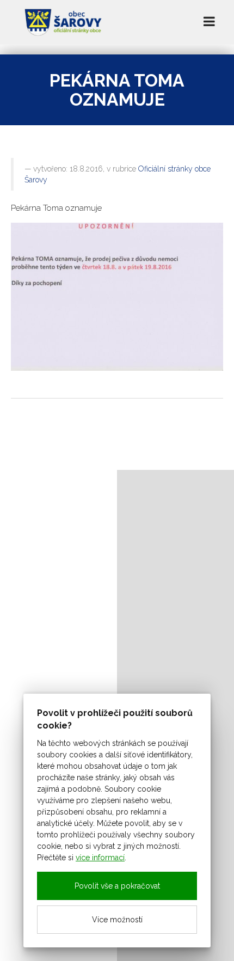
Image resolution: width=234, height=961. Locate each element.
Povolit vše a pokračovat (117, 886)
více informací (100, 857)
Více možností (117, 919)
